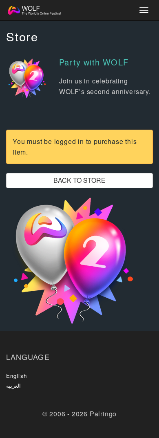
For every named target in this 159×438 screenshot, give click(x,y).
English (16, 376)
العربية (13, 385)
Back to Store (79, 180)
